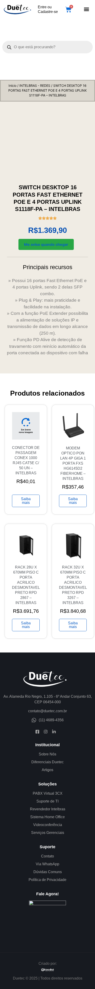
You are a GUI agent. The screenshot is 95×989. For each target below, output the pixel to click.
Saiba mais (26, 501)
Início (12, 85)
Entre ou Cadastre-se (48, 9)
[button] (86, 9)
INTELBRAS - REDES (34, 85)
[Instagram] (46, 731)
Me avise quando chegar (46, 244)
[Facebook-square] (37, 731)
